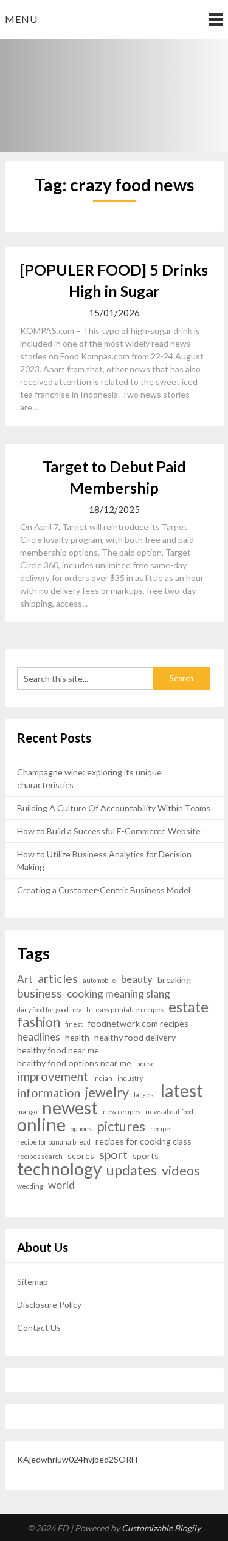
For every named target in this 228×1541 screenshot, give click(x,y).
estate (188, 1007)
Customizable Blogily (161, 1528)
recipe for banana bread (54, 1142)
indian (102, 1078)
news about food (169, 1111)
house (145, 1063)
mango (27, 1111)
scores (80, 1156)
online (41, 1124)
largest (145, 1094)
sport (113, 1154)
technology (59, 1169)
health (77, 1037)
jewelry (107, 1092)
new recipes (121, 1111)
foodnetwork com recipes (138, 1023)
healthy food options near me (74, 1063)
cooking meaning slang (118, 993)
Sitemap (32, 1281)
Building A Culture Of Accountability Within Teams (113, 808)
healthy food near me (58, 1050)
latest (182, 1090)
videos (181, 1171)
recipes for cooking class (143, 1141)
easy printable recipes (129, 1009)
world (61, 1185)
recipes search (40, 1156)
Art (25, 979)
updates (131, 1170)
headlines (38, 1036)
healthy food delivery (135, 1037)
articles (58, 978)
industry (130, 1078)
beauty (137, 979)
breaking (174, 980)
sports (146, 1156)
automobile (99, 980)
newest (70, 1107)
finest (74, 1024)
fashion (38, 1022)
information (48, 1092)
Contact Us (39, 1327)
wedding (30, 1186)
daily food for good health (54, 1009)
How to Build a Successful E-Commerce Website (109, 831)
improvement (52, 1076)
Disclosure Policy (49, 1304)
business (39, 993)
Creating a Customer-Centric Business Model (103, 890)
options (81, 1128)
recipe (160, 1128)
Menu (21, 19)
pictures (121, 1126)
